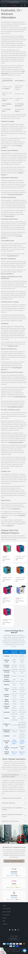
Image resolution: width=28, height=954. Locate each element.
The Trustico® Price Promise (15, 406)
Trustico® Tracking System (15, 194)
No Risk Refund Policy (20, 396)
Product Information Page (14, 742)
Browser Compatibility (7, 273)
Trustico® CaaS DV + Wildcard (6, 599)
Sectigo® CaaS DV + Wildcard (20, 599)
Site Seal (4, 100)
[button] (2, 5)
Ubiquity (17, 111)
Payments (5, 924)
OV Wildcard (9, 525)
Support (5, 917)
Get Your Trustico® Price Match (14, 861)
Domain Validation (19, 80)
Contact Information (16, 951)
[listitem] (14, 784)
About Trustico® (7, 911)
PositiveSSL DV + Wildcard (5, 557)
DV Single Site (15, 508)
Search (4, 905)
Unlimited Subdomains (7, 80)
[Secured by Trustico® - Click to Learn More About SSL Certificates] (3, 950)
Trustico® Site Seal (12, 255)
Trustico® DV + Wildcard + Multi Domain (7, 620)
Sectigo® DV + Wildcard (7, 577)
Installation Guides (13, 345)
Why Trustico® (6, 908)
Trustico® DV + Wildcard (20, 556)
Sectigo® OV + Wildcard (20, 577)
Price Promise (6, 914)
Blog (4, 921)
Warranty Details (9, 216)
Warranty (7, 88)
